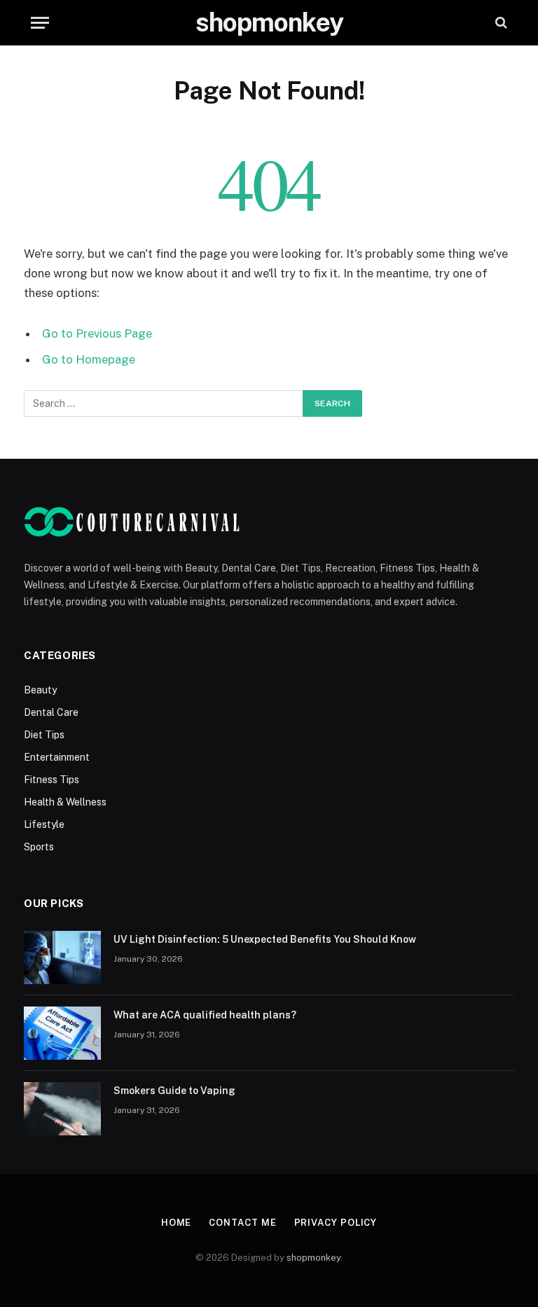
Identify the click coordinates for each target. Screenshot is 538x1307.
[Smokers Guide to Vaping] (62, 1108)
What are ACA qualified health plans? (204, 1015)
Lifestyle (44, 824)
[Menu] (40, 23)
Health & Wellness (65, 802)
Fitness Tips (51, 779)
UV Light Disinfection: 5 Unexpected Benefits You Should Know (264, 939)
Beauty (40, 690)
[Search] (499, 23)
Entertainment (57, 757)
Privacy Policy (336, 1222)
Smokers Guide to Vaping (174, 1090)
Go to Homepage (88, 359)
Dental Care (51, 712)
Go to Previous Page (97, 333)
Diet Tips (44, 734)
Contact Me (242, 1222)
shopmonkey (313, 1257)
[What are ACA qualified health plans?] (62, 1033)
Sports (39, 846)
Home (176, 1222)
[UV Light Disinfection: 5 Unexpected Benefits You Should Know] (62, 957)
